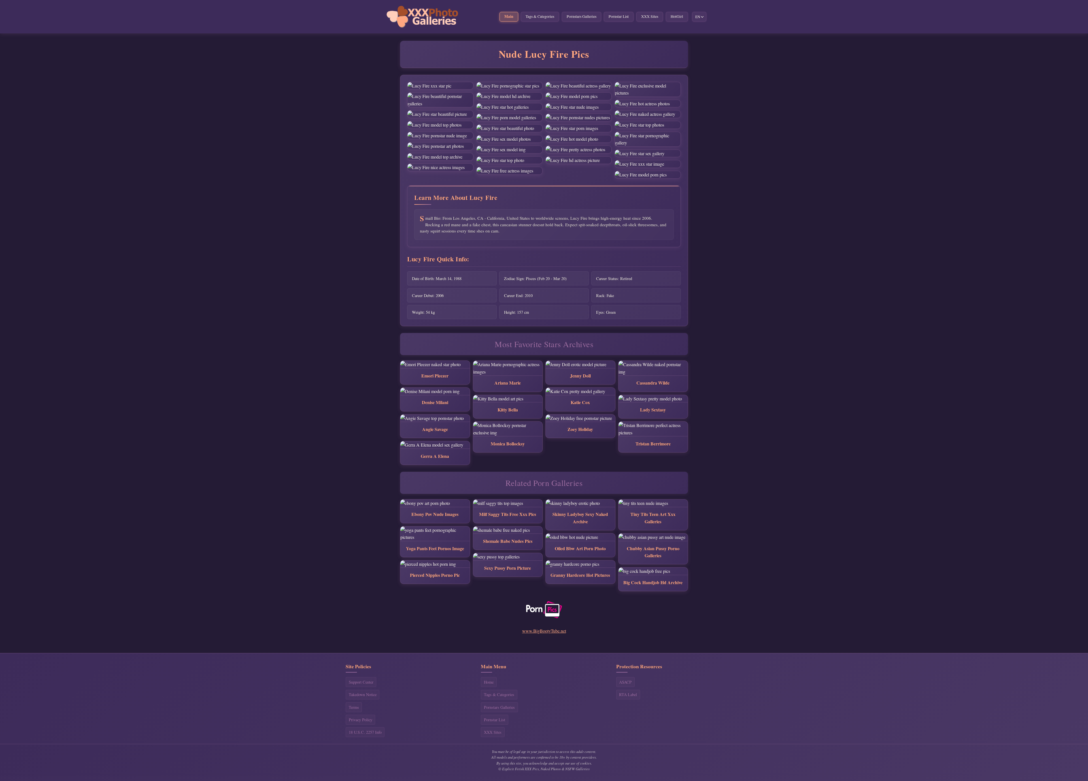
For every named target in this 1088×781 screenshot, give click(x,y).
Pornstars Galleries (581, 16)
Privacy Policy (360, 719)
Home (489, 682)
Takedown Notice (363, 694)
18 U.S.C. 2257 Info (365, 732)
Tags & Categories (540, 16)
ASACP (625, 682)
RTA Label (628, 694)
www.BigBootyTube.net (544, 631)
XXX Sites (649, 16)
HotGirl (677, 16)
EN (697, 16)
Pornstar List (619, 16)
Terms (354, 707)
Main (508, 16)
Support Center (361, 682)
